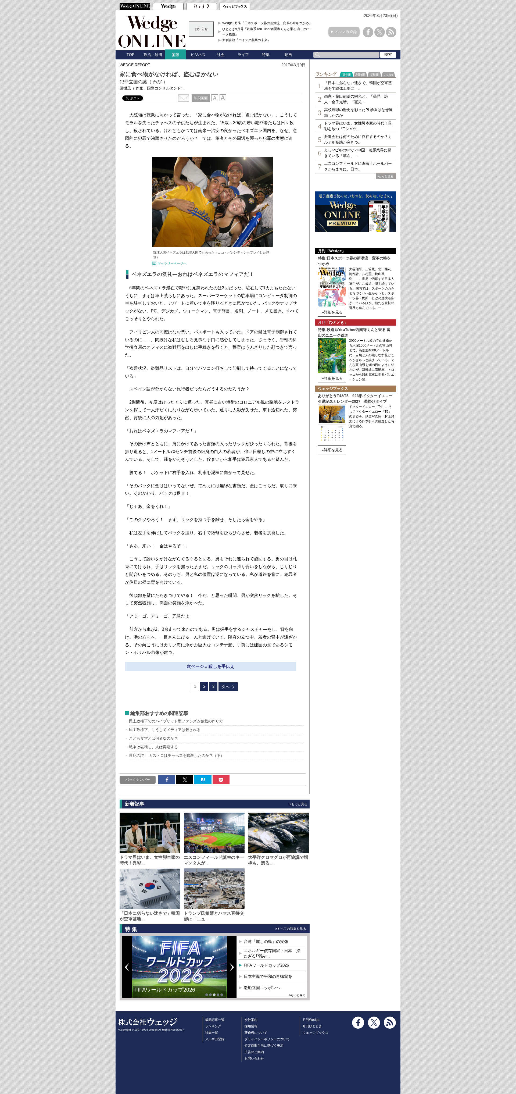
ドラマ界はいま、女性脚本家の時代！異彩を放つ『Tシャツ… (358, 126)
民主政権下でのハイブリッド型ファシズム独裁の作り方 (176, 721)
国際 (175, 55)
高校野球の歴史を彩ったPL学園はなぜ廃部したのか (358, 112)
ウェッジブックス (315, 1033)
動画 (288, 54)
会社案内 (251, 1020)
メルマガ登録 (345, 32)
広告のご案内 (254, 1052)
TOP (130, 54)
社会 (220, 54)
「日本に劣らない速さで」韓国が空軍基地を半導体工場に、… (358, 86)
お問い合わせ (254, 1058)
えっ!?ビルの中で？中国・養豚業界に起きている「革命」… (357, 153)
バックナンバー (138, 780)
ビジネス (198, 54)
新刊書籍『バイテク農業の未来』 (246, 40)
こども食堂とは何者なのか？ (153, 738)
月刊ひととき (312, 1026)
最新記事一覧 (214, 1020)
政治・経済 (153, 54)
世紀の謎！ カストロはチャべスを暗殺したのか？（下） (176, 755)
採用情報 (251, 1026)
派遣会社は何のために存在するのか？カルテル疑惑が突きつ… (358, 139)
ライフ (243, 54)
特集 (266, 54)
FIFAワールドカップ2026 (164, 990)
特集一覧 (211, 1033)
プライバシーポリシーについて (267, 1039)
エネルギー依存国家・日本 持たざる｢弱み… (272, 953)
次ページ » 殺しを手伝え (210, 666)
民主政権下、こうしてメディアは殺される (164, 730)
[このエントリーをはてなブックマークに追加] (203, 780)
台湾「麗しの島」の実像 (266, 941)
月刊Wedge (311, 1020)
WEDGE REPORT (135, 65)
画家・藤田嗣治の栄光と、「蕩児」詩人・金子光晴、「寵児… (356, 99)
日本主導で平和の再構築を (268, 976)
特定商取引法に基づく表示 (264, 1045)
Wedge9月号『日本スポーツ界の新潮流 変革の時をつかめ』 (267, 23)
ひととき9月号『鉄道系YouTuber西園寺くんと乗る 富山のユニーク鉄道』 (267, 31)
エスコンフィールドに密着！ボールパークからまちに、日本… (358, 166)
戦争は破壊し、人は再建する (153, 747)
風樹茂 (152, 88)
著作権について (256, 1033)
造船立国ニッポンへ (262, 987)
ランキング (213, 1026)
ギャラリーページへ (172, 263)
